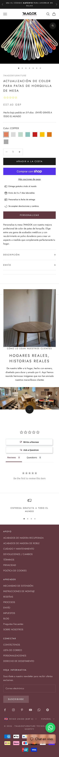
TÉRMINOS (8, 559)
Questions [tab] (32, 457)
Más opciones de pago (29, 179)
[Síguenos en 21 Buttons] (47, 710)
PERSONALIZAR (29, 215)
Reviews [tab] (11, 457)
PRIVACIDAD (9, 565)
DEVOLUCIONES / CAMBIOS (18, 554)
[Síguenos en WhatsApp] (39, 710)
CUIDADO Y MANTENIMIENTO (18, 548)
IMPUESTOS (9, 613)
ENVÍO (6, 607)
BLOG (6, 618)
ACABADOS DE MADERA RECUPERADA (23, 537)
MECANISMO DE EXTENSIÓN (18, 585)
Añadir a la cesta (29, 161)
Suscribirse (16, 699)
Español (46, 719)
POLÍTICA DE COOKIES (15, 570)
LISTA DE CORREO (12, 650)
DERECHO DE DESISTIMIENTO (18, 661)
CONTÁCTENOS (11, 644)
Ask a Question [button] (31, 449)
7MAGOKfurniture (15, 75)
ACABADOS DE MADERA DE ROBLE (21, 543)
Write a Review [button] (31, 442)
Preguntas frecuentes (13, 624)
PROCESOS (9, 602)
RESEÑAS (8, 596)
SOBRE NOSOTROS (13, 629)
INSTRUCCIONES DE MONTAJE (19, 591)
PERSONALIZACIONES (14, 655)
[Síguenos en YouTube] (30, 710)
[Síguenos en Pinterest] (22, 710)
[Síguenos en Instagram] (13, 710)
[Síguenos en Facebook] (5, 710)
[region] (29, 398)
